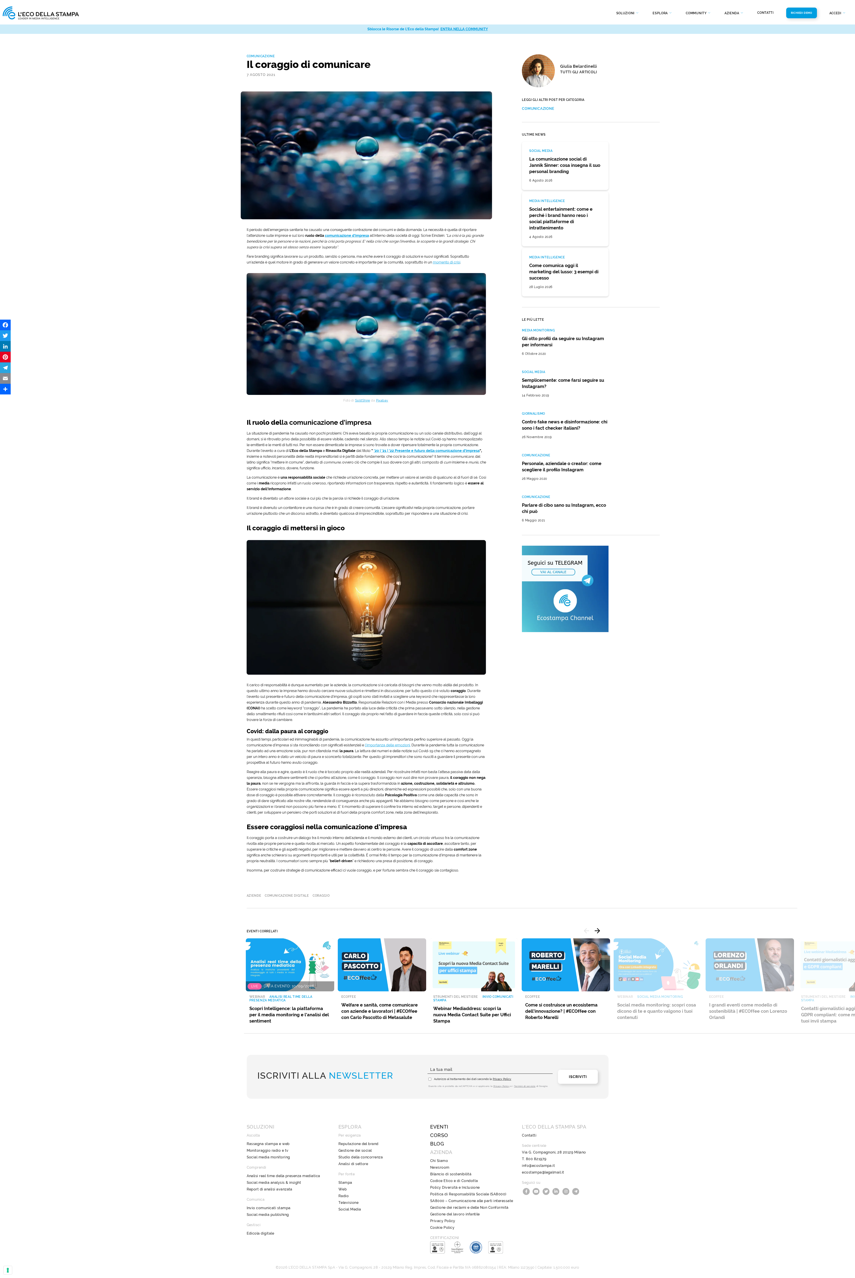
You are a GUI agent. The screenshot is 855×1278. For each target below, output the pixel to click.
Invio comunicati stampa (269, 1208)
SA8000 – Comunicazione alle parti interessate (471, 1201)
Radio (343, 1196)
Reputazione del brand (358, 1144)
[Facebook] (5, 325)
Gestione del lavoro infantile (455, 1214)
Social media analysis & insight (274, 1182)
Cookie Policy (442, 1227)
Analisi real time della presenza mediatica (283, 1176)
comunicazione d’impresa (347, 235)
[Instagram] (566, 1191)
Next (597, 930)
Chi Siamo (439, 1161)
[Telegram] (5, 367)
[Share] (5, 389)
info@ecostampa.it (538, 1166)
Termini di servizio (524, 1086)
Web (342, 1189)
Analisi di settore (353, 1164)
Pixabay (382, 400)
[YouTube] (537, 1191)
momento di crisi (446, 262)
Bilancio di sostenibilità (450, 1174)
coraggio (321, 895)
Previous (586, 930)
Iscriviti (578, 1077)
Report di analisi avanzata (269, 1189)
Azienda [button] (732, 13)
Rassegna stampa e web (268, 1144)
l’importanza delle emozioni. (388, 745)
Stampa (345, 1182)
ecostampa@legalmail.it (543, 1172)
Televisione (348, 1202)
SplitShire (362, 400)
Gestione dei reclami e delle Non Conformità (469, 1207)
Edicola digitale (260, 1233)
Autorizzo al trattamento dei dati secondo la (472, 1079)
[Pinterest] (5, 357)
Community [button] (696, 13)
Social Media (349, 1209)
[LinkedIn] (5, 346)
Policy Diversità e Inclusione (455, 1187)
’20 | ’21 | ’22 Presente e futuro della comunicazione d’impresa (427, 451)
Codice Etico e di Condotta (454, 1181)
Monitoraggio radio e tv (268, 1150)
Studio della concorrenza (360, 1157)
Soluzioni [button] (625, 13)
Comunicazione (261, 56)
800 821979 (536, 1159)
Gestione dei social (355, 1150)
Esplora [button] (661, 13)
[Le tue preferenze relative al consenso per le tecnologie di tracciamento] (8, 1270)
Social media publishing (268, 1215)
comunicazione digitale (287, 895)
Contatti (765, 12)
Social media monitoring (268, 1157)
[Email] (5, 378)
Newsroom (440, 1167)
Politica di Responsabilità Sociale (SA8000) (468, 1194)
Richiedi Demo (801, 12)
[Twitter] (5, 335)
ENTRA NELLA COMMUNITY (464, 29)
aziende (254, 895)
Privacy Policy (502, 1079)
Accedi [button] (835, 13)
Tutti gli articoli (578, 72)
